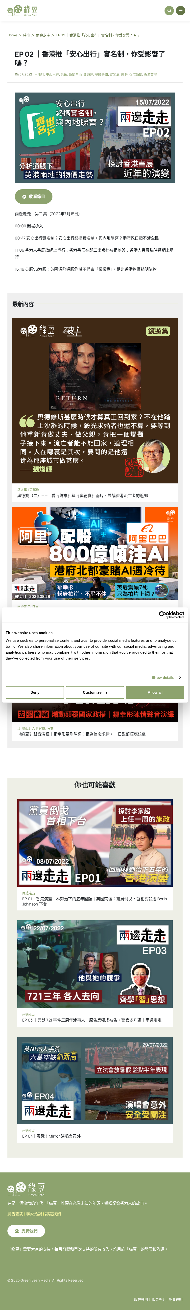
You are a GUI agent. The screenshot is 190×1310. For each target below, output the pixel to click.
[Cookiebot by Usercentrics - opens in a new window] (162, 615)
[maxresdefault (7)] (95, 94)
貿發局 (114, 74)
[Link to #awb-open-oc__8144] (180, 10)
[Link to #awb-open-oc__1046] (169, 10)
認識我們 (53, 1213)
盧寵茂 (88, 74)
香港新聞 (135, 74)
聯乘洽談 (34, 1213)
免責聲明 (176, 1299)
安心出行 (52, 74)
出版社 (39, 74)
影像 (64, 74)
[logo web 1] (22, 7)
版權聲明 (141, 1299)
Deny (34, 692)
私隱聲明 (158, 1299)
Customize (92, 692)
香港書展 (150, 74)
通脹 (124, 74)
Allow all (155, 692)
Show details (163, 677)
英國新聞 (101, 74)
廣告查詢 (15, 1213)
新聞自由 (75, 74)
